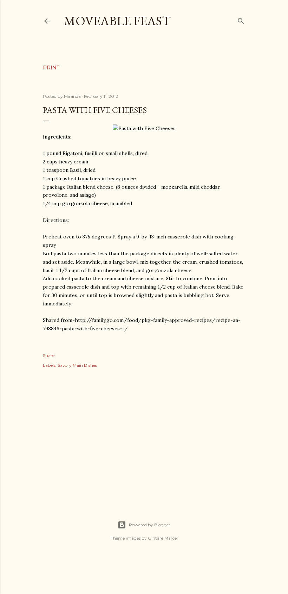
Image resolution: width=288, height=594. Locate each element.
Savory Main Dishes (77, 365)
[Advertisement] (144, 436)
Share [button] (48, 355)
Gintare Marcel (163, 538)
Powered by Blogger (149, 524)
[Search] (241, 19)
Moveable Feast (117, 21)
